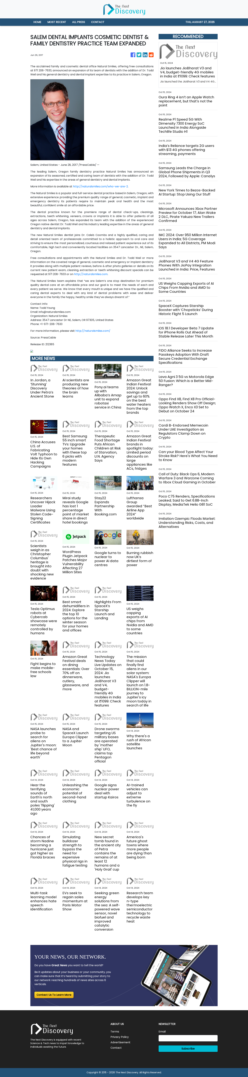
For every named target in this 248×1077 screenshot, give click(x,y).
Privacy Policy (120, 1037)
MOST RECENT (56, 22)
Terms (115, 1031)
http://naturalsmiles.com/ (92, 331)
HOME (37, 22)
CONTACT (97, 22)
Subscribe (188, 1049)
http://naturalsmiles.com (91, 274)
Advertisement (120, 1042)
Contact (116, 1048)
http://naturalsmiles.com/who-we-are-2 (100, 186)
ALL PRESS (78, 22)
